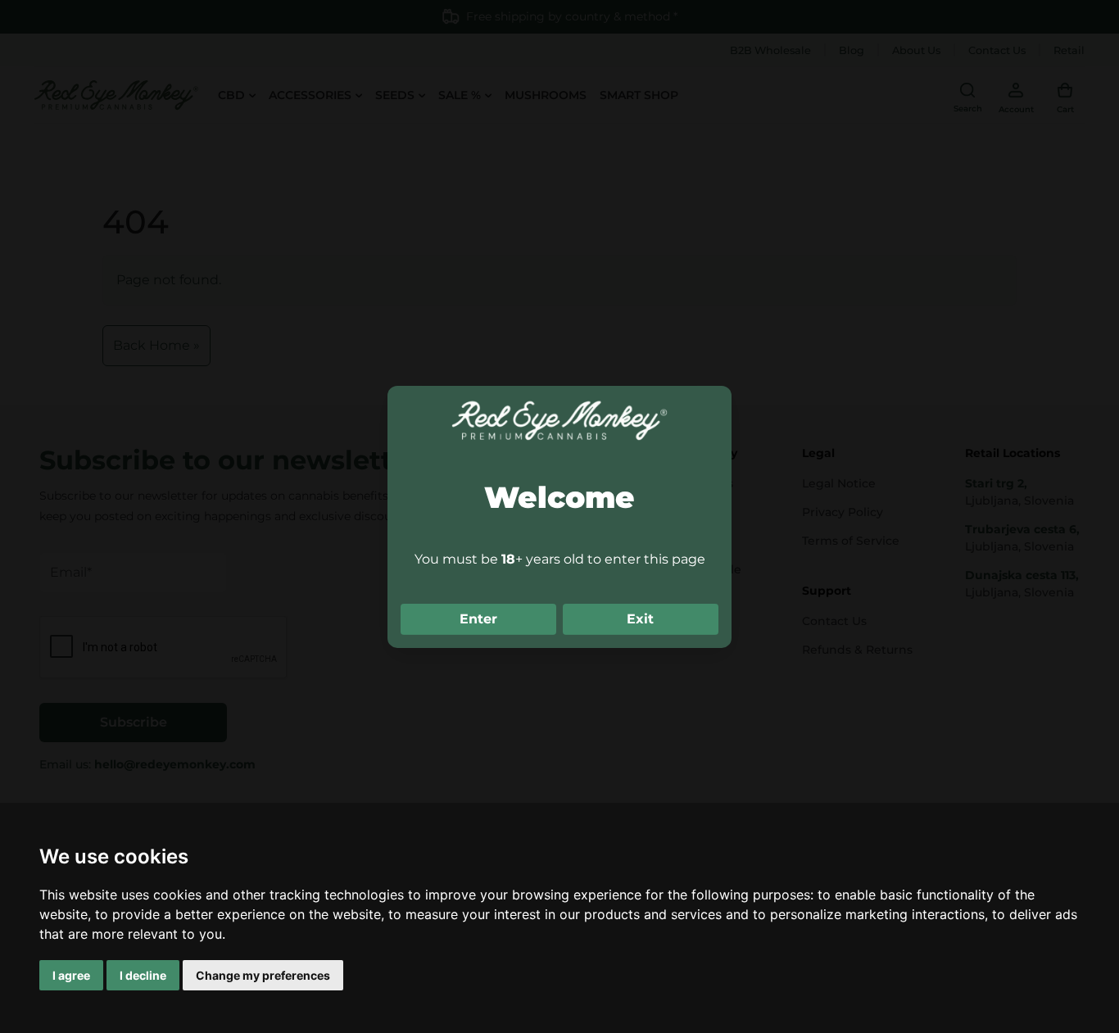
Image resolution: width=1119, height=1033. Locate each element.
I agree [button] (71, 975)
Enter (478, 619)
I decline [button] (143, 975)
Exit (640, 619)
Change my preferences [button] (263, 975)
